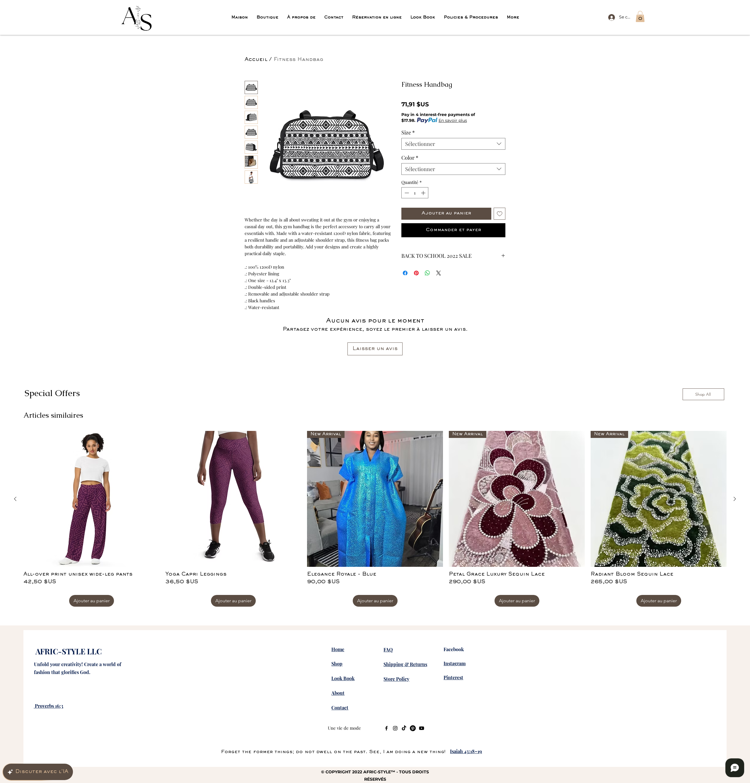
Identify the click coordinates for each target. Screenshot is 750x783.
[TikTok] (404, 728)
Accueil (256, 59)
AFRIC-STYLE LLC (68, 651)
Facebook (454, 649)
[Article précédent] (15, 498)
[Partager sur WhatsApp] (427, 273)
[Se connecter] (610, 17)
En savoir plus (453, 120)
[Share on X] (438, 273)
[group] (375, 519)
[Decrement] (406, 192)
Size (408, 132)
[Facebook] (386, 728)
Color (409, 157)
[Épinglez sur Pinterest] (416, 273)
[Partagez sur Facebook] (405, 273)
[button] (640, 16)
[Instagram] (395, 728)
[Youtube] (422, 728)
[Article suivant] (734, 498)
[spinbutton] (415, 192)
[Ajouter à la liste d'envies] (500, 214)
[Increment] (424, 192)
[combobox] (453, 144)
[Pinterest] (413, 728)
